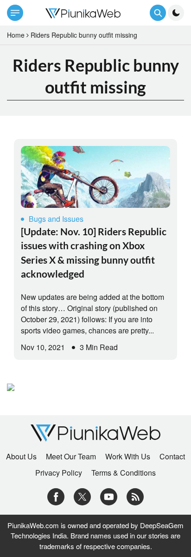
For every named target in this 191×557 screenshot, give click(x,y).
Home (16, 35)
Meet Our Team (71, 456)
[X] (82, 496)
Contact (172, 456)
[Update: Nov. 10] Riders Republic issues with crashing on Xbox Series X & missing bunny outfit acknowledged (93, 252)
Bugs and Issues (56, 218)
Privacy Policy (58, 472)
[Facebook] (55, 496)
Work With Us (127, 456)
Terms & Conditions (123, 472)
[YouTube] (108, 496)
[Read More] (95, 177)
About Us (21, 456)
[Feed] (135, 496)
